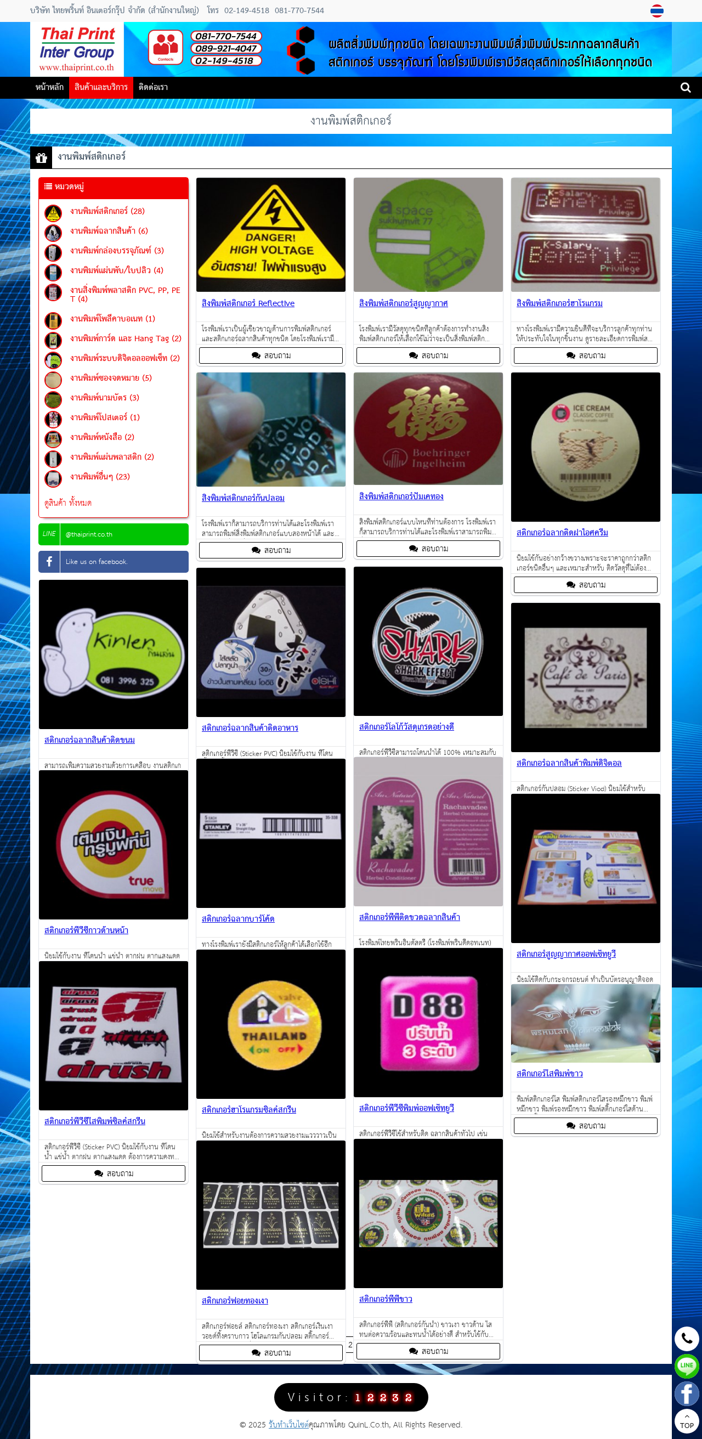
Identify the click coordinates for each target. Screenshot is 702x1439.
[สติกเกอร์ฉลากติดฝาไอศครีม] (585, 519)
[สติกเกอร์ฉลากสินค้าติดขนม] (113, 726)
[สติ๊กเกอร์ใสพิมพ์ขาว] (585, 1060)
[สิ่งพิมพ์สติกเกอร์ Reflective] (271, 289)
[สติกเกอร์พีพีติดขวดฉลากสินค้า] (428, 903)
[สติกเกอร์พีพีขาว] (428, 1285)
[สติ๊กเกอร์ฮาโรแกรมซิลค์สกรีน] (271, 1096)
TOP (687, 1426)
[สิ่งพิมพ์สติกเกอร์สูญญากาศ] (428, 289)
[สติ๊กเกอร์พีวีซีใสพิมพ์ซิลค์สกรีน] (113, 1107)
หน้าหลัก (50, 87)
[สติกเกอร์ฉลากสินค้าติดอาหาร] (271, 714)
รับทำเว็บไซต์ (289, 1425)
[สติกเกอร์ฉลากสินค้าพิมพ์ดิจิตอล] (585, 749)
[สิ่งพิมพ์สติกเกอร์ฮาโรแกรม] (585, 289)
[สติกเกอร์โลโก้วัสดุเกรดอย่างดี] (428, 713)
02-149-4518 (246, 11)
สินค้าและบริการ (101, 87)
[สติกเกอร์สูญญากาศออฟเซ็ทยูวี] (585, 940)
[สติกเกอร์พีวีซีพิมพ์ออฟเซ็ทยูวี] (428, 1094)
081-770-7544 (298, 11)
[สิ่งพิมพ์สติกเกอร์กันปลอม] (271, 484)
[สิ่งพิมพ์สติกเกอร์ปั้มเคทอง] (428, 482)
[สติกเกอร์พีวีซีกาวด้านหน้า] (113, 917)
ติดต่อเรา (153, 87)
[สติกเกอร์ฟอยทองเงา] (271, 1287)
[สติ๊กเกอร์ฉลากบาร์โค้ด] (271, 905)
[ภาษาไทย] (658, 11)
